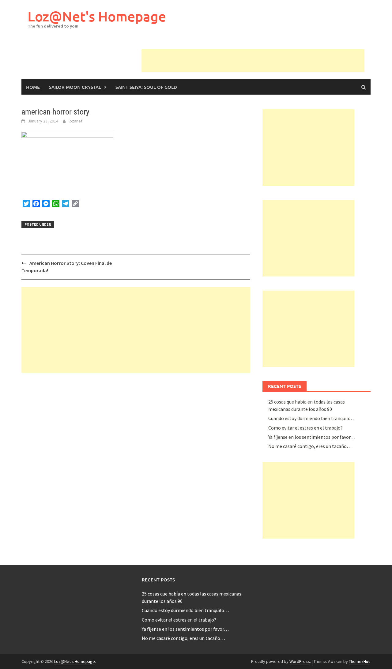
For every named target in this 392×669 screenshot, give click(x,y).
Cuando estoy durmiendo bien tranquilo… (312, 418)
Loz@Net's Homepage (97, 16)
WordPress (299, 661)
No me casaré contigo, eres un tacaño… (310, 446)
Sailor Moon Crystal (75, 87)
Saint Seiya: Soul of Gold (146, 87)
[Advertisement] (252, 63)
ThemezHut (359, 661)
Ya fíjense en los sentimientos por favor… (311, 437)
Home (33, 87)
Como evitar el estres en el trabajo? (305, 428)
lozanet (75, 121)
